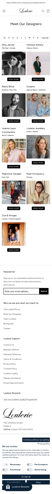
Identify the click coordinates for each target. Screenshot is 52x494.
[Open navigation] (4, 11)
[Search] (43, 11)
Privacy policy (44, 443)
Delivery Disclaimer (12, 378)
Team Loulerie (9, 319)
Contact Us (8, 345)
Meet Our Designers (12, 314)
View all (44, 38)
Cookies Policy (10, 368)
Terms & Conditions (12, 359)
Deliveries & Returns (12, 354)
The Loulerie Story (11, 309)
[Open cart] (48, 11)
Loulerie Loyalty (10, 373)
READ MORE (14, 79)
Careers (7, 328)
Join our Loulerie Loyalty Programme (20, 399)
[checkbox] (5, 464)
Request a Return (11, 349)
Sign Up (44, 291)
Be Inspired (8, 323)
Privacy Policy (9, 364)
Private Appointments (13, 383)
